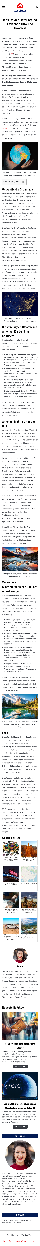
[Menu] (3, 8)
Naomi (20, 966)
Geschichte (6, 128)
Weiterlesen (20, 1067)
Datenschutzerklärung (18, 1241)
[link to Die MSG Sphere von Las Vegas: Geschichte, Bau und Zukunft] (20, 1086)
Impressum (32, 1241)
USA (11, 54)
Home (5, 1241)
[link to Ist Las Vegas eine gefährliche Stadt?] (20, 1026)
